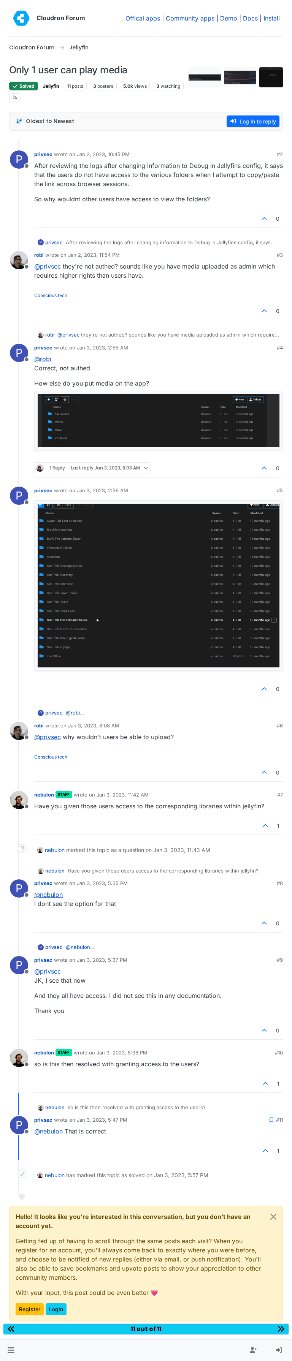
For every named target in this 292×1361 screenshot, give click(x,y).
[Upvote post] (264, 218)
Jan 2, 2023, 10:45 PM (103, 154)
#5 (280, 490)
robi (39, 255)
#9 (280, 960)
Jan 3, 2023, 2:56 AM (102, 490)
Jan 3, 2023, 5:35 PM (102, 883)
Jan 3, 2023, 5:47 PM (102, 1120)
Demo (228, 18)
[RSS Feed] (15, 97)
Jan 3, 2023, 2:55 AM (102, 348)
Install (271, 18)
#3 (280, 255)
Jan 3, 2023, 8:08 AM (93, 725)
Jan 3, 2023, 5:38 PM (122, 1053)
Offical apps (142, 18)
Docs (250, 18)
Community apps (190, 18)
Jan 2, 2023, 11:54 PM (94, 255)
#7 (280, 795)
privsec (43, 154)
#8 (280, 883)
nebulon (44, 795)
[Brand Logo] (21, 18)
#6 (280, 725)
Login (56, 1309)
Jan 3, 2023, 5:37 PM (102, 960)
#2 (280, 154)
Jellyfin (51, 86)
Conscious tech (50, 295)
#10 (279, 1053)
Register (29, 1309)
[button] (11, 1350)
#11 (279, 1120)
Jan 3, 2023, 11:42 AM (123, 795)
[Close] (273, 1216)
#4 (280, 348)
